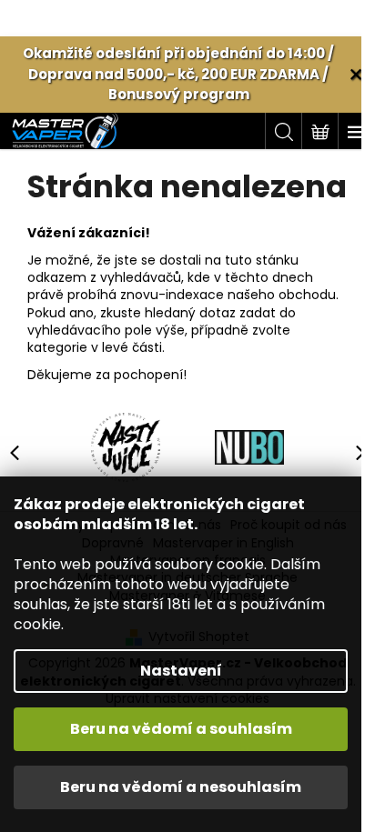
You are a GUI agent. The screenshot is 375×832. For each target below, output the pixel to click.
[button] (352, 452)
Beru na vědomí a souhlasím (181, 728)
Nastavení (181, 670)
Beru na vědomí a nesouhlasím (180, 787)
